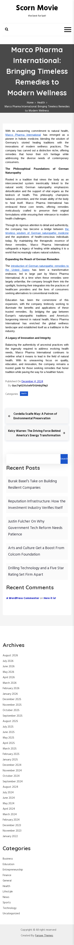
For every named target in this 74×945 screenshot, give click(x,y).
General (7, 881)
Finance (7, 875)
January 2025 (10, 760)
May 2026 (8, 672)
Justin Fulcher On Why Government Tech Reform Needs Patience (35, 528)
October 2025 (11, 710)
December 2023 (12, 825)
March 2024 (10, 814)
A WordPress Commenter (22, 598)
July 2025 (8, 727)
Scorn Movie (37, 8)
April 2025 (9, 743)
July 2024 (8, 792)
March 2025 (10, 749)
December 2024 (12, 765)
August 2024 (10, 787)
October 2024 (11, 776)
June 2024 (9, 798)
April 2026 (9, 677)
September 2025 (12, 716)
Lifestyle (8, 892)
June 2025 (9, 732)
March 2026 (10, 683)
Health (24, 393)
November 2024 (12, 770)
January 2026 (10, 694)
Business (8, 859)
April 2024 (9, 809)
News (6, 897)
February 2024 (11, 820)
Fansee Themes (44, 936)
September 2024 (13, 781)
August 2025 (10, 721)
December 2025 (12, 699)
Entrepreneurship (13, 870)
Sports (7, 902)
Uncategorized (11, 913)
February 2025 (11, 754)
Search (64, 459)
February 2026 (11, 688)
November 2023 (12, 831)
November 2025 (12, 705)
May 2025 (8, 738)
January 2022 (10, 836)
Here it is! (50, 598)
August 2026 (10, 655)
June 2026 (9, 666)
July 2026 (8, 661)
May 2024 (8, 803)
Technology (9, 908)
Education (8, 864)
